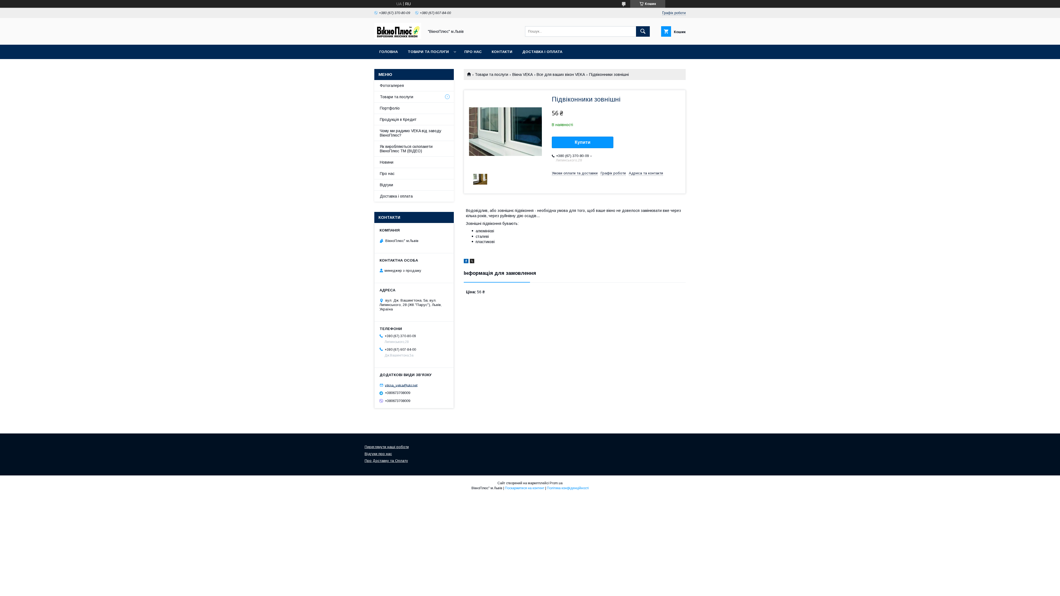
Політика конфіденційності (568, 488)
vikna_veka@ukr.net (401, 385)
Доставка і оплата (542, 52)
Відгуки (386, 185)
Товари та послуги (428, 52)
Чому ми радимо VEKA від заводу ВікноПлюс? (410, 133)
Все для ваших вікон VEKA (561, 74)
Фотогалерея (392, 85)
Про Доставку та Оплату (386, 461)
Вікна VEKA (522, 74)
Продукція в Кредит (398, 119)
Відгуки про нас (378, 454)
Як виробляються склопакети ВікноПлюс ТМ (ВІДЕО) (406, 148)
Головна (388, 52)
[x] (472, 262)
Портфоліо (390, 108)
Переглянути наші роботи (387, 447)
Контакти (502, 52)
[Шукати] (643, 31)
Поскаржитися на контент (524, 488)
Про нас (473, 52)
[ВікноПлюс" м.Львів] (397, 37)
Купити (582, 142)
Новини (386, 162)
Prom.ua (556, 483)
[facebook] (466, 262)
